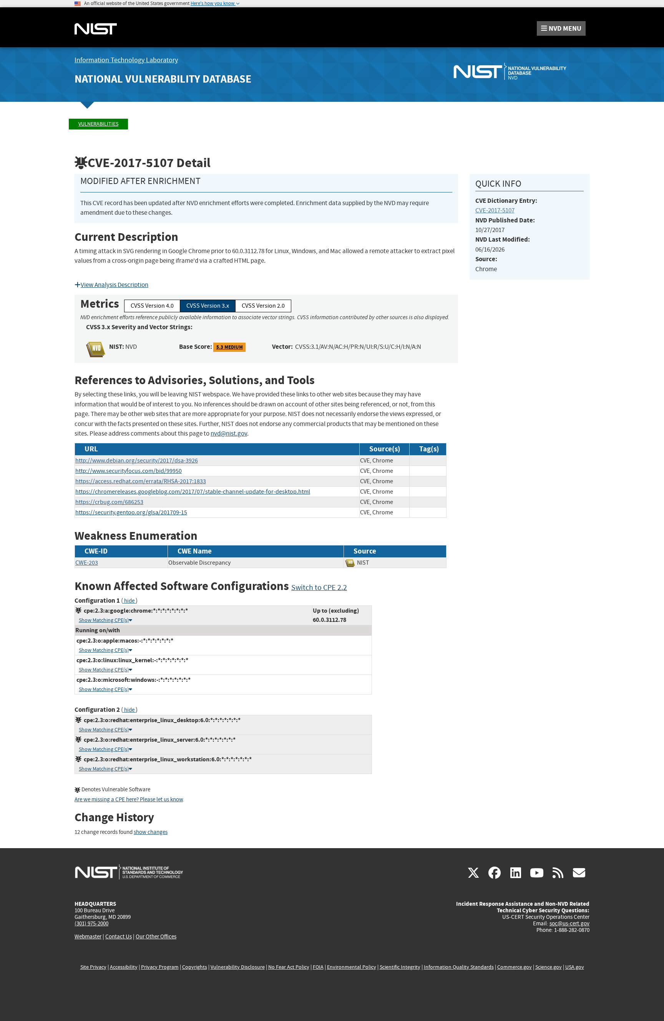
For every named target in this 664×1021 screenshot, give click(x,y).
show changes (151, 832)
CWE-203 (86, 563)
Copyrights (194, 967)
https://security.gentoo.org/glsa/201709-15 (131, 512)
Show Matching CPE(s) (104, 620)
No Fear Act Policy (288, 967)
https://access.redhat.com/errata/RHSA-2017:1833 (140, 481)
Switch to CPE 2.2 (319, 587)
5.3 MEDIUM (229, 347)
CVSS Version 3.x (207, 306)
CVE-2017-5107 (495, 210)
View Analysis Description (114, 285)
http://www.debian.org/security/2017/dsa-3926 (136, 460)
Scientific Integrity (400, 967)
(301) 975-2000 (91, 923)
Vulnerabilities (98, 124)
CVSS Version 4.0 (152, 306)
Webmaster (88, 936)
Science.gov (548, 967)
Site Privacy (93, 967)
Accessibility (124, 967)
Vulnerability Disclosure (238, 967)
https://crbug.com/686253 (109, 502)
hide (129, 601)
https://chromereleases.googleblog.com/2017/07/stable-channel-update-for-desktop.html (192, 492)
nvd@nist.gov (229, 433)
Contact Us (118, 936)
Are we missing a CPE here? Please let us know (129, 799)
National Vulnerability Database (163, 79)
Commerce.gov (514, 967)
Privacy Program (160, 967)
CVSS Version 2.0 (263, 306)
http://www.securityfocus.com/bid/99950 (128, 471)
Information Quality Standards (459, 967)
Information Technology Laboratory (126, 60)
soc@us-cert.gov (569, 923)
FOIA (318, 967)
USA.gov (574, 967)
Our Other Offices (156, 936)
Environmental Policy (351, 967)
